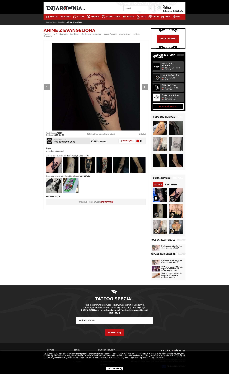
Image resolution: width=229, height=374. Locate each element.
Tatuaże (53, 17)
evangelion (48, 36)
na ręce (136, 34)
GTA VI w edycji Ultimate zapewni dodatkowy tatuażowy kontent (172, 268)
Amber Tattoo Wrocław (168, 64)
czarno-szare (124, 34)
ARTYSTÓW (171, 184)
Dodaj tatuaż (168, 39)
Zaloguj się (167, 11)
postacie (47, 34)
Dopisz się (114, 333)
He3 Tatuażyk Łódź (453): (77, 156)
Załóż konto (178, 11)
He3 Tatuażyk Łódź (170, 75)
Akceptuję (114, 368)
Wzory (67, 17)
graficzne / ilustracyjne (91, 34)
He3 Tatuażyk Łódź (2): (80, 176)
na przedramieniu (60, 34)
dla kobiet (74, 34)
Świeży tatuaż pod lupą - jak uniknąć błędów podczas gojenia (171, 275)
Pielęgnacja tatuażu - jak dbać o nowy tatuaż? (171, 247)
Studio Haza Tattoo (170, 95)
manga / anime (110, 34)
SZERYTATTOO (169, 85)
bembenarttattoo (99, 142)
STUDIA (158, 184)
